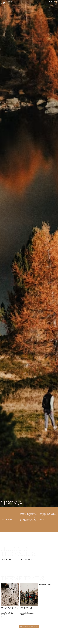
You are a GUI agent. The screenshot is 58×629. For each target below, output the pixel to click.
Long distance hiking (32, 626)
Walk (24, 626)
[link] (2, 616)
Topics (21, 626)
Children (26, 626)
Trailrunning (38, 626)
